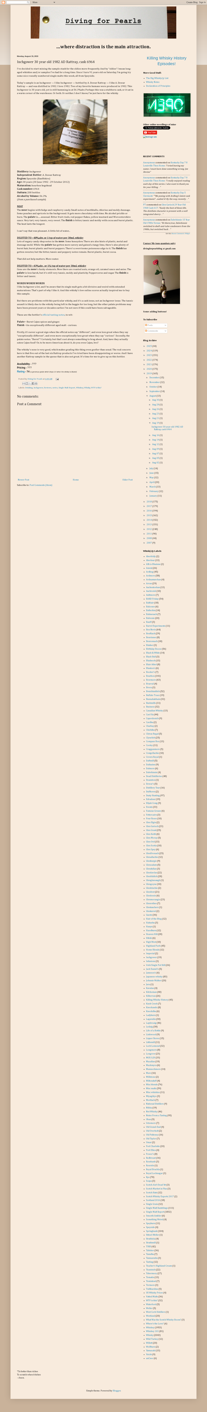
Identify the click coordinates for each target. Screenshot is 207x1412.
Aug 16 (156, 435)
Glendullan (151, 869)
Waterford (151, 1304)
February (154, 491)
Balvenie (150, 618)
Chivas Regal (152, 734)
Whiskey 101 (152, 1331)
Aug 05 (156, 458)
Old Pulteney (152, 1135)
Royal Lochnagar (154, 1173)
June (151, 473)
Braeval (150, 684)
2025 (149, 346)
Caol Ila (149, 714)
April (152, 482)
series (55, 388)
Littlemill (150, 1042)
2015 (149, 515)
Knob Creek (152, 1004)
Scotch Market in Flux (156, 1189)
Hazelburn (151, 930)
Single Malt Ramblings (157, 1208)
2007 (149, 543)
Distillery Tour (153, 788)
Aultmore (150, 595)
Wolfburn (150, 1347)
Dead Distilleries (154, 776)
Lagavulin (151, 1019)
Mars (148, 1073)
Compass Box (152, 741)
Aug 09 (156, 449)
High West (151, 942)
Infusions (150, 961)
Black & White (153, 653)
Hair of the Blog (154, 919)
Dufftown (150, 792)
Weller (149, 1308)
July (151, 468)
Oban (148, 1119)
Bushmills (151, 703)
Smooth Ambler (153, 1216)
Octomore (151, 1123)
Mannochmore (153, 1069)
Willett (149, 1343)
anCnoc (149, 1358)
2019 (149, 373)
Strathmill (151, 1243)
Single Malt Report (67, 388)
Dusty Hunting (153, 795)
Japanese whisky (154, 977)
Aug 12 (156, 444)
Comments (152, 331)
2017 (149, 506)
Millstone (150, 1077)
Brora (149, 687)
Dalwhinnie (151, 772)
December (154, 377)
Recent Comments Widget (181, 233)
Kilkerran (151, 996)
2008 (149, 538)
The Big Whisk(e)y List (157, 78)
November (154, 382)
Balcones (150, 607)
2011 (149, 534)
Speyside (150, 1227)
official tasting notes (53, 315)
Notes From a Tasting (156, 1115)
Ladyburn (150, 1015)
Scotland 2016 (153, 1200)
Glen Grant (151, 830)
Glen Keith (151, 834)
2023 (149, 355)
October (153, 387)
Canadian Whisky (154, 711)
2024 (149, 351)
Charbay (150, 726)
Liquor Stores (152, 1038)
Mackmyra (151, 1065)
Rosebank (151, 1162)
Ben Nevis (151, 630)
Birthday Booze (153, 649)
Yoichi (149, 1354)
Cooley (149, 745)
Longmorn (151, 1050)
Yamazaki (150, 1350)
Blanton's (150, 668)
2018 (149, 502)
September (154, 391)
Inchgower (38, 388)
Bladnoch (150, 661)
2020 (149, 369)
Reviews (47, 388)
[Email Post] (57, 379)
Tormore (150, 1285)
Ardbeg (149, 572)
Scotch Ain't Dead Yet (156, 1185)
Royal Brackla (153, 1169)
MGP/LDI (150, 1058)
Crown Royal (152, 757)
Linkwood (151, 1034)
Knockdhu (151, 1011)
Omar (149, 1142)
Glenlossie (151, 896)
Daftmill (150, 761)
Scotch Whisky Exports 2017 (160, 1196)
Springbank (152, 1231)
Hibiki (149, 938)
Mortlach (150, 1100)
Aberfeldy (151, 556)
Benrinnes (151, 637)
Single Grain (152, 1204)
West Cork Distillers (155, 1312)
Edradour (150, 799)
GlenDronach (152, 853)
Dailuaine (150, 765)
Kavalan (150, 988)
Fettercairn (151, 815)
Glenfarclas (151, 873)
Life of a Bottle (153, 1031)
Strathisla (150, 1239)
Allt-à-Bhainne (153, 564)
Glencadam (151, 865)
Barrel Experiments (155, 626)
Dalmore (150, 768)
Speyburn (150, 1223)
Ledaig (149, 1027)
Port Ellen (151, 1150)
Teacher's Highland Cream (159, 1266)
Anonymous (149, 163)
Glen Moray (151, 838)
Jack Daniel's (152, 969)
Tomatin (150, 1277)
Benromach (152, 641)
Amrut (149, 568)
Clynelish (150, 738)
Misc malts (151, 1088)
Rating (21, 371)
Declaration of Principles (158, 86)
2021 (149, 364)
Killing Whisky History (157, 1000)
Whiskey (79, 388)
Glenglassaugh (153, 880)
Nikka (149, 1108)
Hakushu (150, 923)
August (153, 396)
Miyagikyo (151, 1096)
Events (149, 807)
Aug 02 (156, 463)
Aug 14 (156, 440)
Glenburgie (151, 861)
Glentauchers (152, 907)
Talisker (150, 1250)
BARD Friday (152, 599)
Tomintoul (151, 1281)
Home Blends (152, 950)
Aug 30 (156, 400)
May (151, 477)
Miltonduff (151, 1081)
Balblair (150, 603)
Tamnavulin (152, 1258)
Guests (149, 915)
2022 (149, 360)
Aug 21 (156, 418)
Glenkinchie (152, 888)
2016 (149, 511)
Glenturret (151, 911)
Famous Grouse (153, 811)
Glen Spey (151, 849)
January (153, 496)
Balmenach (151, 614)
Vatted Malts (152, 1297)
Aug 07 (156, 453)
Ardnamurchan (153, 580)
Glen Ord (150, 842)
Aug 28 (156, 405)
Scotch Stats (151, 1193)
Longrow (150, 1054)
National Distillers (155, 1104)
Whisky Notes (152, 82)
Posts (150, 325)
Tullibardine (152, 1289)
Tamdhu (150, 1254)
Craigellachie (152, 753)
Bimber (149, 645)
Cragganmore (153, 749)
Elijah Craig (152, 803)
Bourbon (150, 676)
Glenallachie (152, 857)
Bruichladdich (153, 691)
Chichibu (150, 730)
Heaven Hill (152, 934)
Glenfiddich (151, 876)
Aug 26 (156, 409)
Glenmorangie (153, 899)
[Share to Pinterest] (36, 383)
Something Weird (154, 1219)
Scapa (149, 1181)
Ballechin (150, 610)
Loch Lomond (153, 1046)
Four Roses (151, 818)
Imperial (150, 953)
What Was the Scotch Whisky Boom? (163, 1320)
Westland (150, 1316)
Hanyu (149, 927)
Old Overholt (152, 1131)
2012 (149, 529)
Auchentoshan (153, 587)
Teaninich (151, 1270)
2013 (149, 524)
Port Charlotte (153, 1146)
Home (76, 480)
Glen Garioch (152, 826)
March (152, 487)
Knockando (151, 1007)
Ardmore (150, 576)
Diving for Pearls (35, 379)
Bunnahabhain (153, 699)
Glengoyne (151, 884)
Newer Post (23, 480)
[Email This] (23, 383)
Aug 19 (156, 423)
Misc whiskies (153, 1092)
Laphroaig (151, 1023)
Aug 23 (156, 414)
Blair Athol (151, 664)
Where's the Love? (155, 1324)
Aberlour (150, 560)
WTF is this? (96, 388)
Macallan (150, 1061)
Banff (149, 622)
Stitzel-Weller (152, 1235)
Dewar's (150, 784)
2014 (149, 520)
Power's (150, 1154)
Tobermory (151, 1273)
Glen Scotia (151, 846)
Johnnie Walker (153, 980)
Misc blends (152, 1084)
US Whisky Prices (154, 1293)
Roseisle (150, 1165)
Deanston (150, 780)
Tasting (149, 1262)
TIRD (148, 1246)
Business (150, 707)
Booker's (150, 672)
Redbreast (151, 1158)
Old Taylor (151, 1139)
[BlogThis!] (26, 383)
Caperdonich (152, 718)
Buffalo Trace (152, 695)
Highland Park (153, 946)
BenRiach (150, 633)
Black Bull (151, 657)
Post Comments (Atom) (41, 485)
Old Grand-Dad (153, 1127)
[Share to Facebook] (33, 383)
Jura (148, 984)
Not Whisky (151, 1112)
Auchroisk (151, 591)
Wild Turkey (152, 1339)
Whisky (87, 388)
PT (144, 205)
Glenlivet (150, 892)
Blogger (117, 1391)
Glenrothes (151, 903)
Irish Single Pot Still (155, 965)
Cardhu (149, 722)
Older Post (127, 480)
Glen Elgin (151, 822)
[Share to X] (30, 383)
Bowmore (151, 680)
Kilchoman (151, 992)
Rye (148, 1177)
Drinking (29, 388)
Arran (149, 583)
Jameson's (151, 973)
